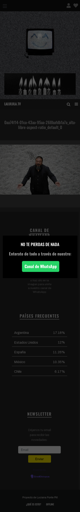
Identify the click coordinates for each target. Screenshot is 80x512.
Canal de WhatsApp (41, 266)
